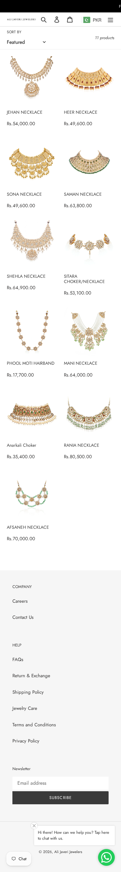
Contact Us (23, 617)
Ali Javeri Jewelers (68, 852)
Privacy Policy (25, 740)
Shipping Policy (28, 692)
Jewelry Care (24, 708)
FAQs (17, 659)
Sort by (14, 32)
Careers (20, 601)
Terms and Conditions (34, 724)
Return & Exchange (31, 675)
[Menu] (110, 19)
